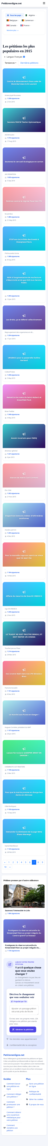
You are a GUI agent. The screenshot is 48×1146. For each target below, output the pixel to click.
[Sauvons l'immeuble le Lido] (24, 900)
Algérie (32, 15)
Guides (7, 1078)
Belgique (14, 20)
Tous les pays (16, 15)
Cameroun (30, 20)
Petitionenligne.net (11, 3)
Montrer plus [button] (11, 30)
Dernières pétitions (29, 62)
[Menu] (44, 3)
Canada (14, 25)
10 (5, 867)
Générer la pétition (24, 1029)
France (27, 25)
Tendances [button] (10, 62)
